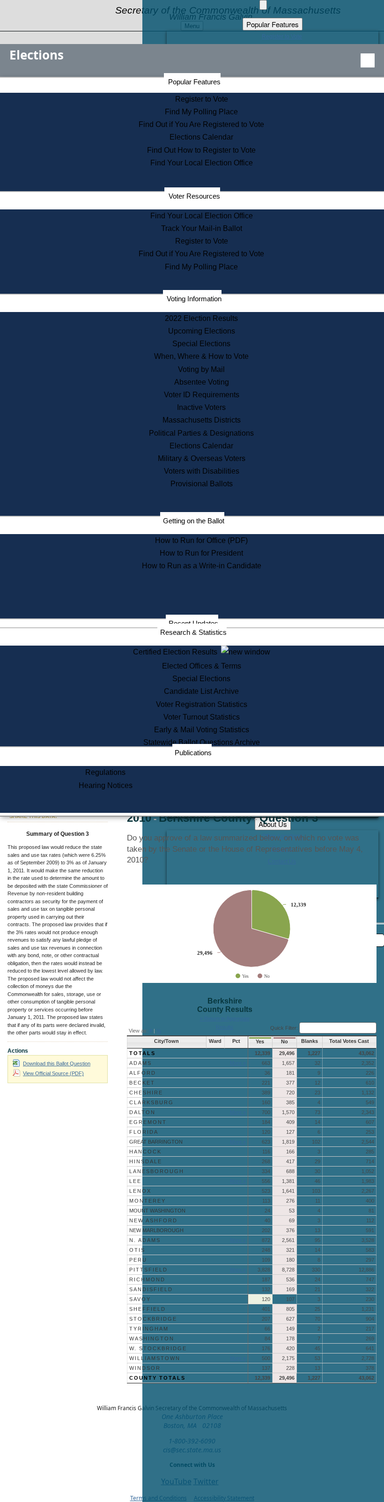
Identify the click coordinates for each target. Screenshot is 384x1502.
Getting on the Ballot (193, 521)
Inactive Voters (201, 407)
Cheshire (146, 1092)
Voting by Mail (201, 369)
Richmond (147, 1279)
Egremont (148, 1122)
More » (238, 1063)
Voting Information (194, 299)
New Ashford (153, 1220)
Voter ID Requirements (201, 395)
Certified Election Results (177, 652)
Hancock (145, 1151)
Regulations (105, 772)
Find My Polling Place (201, 112)
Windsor (145, 1368)
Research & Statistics (193, 632)
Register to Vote (201, 99)
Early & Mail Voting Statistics (201, 730)
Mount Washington (157, 1210)
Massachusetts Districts (201, 420)
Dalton (142, 1112)
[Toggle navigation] (368, 60)
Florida (143, 1132)
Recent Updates (193, 623)
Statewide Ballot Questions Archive (201, 742)
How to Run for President (201, 553)
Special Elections (201, 344)
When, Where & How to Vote (201, 356)
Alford (142, 1073)
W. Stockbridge (158, 1348)
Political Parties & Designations (201, 433)
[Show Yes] (242, 976)
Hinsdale (145, 1161)
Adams (140, 1063)
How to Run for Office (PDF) (201, 540)
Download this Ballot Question (56, 1063)
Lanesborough (156, 1171)
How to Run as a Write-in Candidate (201, 566)
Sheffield (147, 1309)
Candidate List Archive (201, 691)
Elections (36, 54)
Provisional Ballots (201, 484)
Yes (260, 1041)
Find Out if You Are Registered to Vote (201, 124)
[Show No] (264, 976)
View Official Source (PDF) (53, 1073)
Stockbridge (153, 1319)
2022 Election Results (201, 318)
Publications (193, 753)
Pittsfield (148, 1269)
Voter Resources (194, 196)
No (284, 1041)
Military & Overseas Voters (201, 458)
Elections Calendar (201, 137)
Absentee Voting (201, 382)
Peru (138, 1260)
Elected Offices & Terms (201, 666)
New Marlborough (156, 1230)
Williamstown (154, 1358)
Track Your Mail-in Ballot (201, 228)
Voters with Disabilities (201, 471)
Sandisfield (151, 1289)
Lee (135, 1181)
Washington (151, 1338)
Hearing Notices (106, 785)
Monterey (147, 1201)
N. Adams (145, 1240)
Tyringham (149, 1328)
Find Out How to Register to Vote (201, 150)
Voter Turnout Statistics (201, 717)
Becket (142, 1083)
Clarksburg (151, 1102)
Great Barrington (156, 1142)
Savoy (140, 1299)
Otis (137, 1250)
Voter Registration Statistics (201, 704)
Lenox (140, 1191)
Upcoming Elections (201, 331)
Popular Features (194, 82)
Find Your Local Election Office (201, 163)
